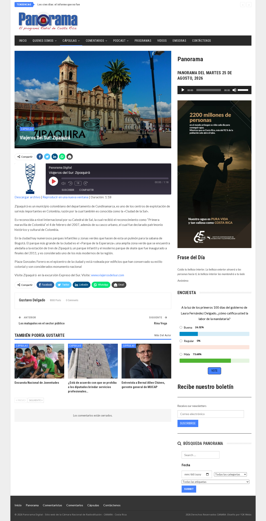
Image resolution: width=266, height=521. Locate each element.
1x (78, 183)
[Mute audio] (63, 183)
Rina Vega (160, 323)
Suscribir (68, 190)
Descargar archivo (27, 197)
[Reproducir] (183, 90)
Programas (143, 40)
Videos (162, 40)
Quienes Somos (43, 40)
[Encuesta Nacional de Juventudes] (39, 361)
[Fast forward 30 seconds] (86, 183)
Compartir (86, 190)
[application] (214, 90)
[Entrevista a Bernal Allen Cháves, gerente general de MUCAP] (146, 361)
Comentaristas (52, 505)
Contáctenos (201, 40)
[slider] (243, 89)
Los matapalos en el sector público (42, 323)
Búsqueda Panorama (202, 443)
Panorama (32, 505)
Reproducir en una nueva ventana (65, 197)
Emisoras (179, 40)
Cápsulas (70, 40)
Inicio (23, 40)
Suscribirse (188, 423)
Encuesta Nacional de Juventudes (58, 4)
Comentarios (95, 40)
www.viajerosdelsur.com (107, 275)
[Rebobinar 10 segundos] (70, 183)
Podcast (119, 40)
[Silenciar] (234, 90)
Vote (214, 370)
